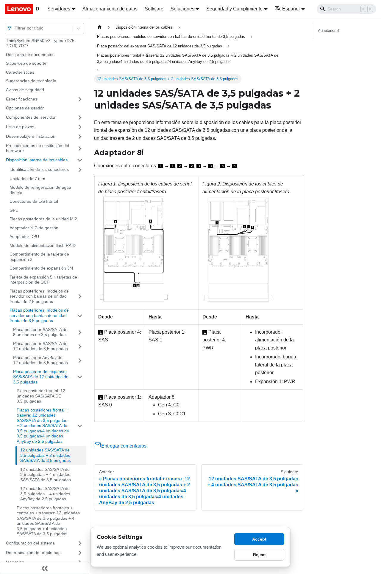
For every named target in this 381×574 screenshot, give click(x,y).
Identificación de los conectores (39, 169)
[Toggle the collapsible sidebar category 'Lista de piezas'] (79, 127)
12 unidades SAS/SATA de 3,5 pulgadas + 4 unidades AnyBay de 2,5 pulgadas (45, 494)
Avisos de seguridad (25, 89)
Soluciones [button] (182, 8)
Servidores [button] (58, 8)
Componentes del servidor (31, 117)
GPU (14, 210)
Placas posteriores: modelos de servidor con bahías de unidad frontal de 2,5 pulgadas (39, 296)
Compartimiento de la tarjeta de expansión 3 (39, 257)
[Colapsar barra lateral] (44, 568)
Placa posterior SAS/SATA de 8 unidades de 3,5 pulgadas (40, 332)
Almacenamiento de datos (110, 8)
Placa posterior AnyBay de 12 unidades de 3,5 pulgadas (40, 360)
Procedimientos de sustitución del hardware (37, 148)
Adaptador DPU (24, 236)
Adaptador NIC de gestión (34, 227)
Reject (259, 554)
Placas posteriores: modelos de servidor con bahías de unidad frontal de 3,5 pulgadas (39, 315)
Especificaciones (21, 99)
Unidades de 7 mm (27, 178)
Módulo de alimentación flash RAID (43, 245)
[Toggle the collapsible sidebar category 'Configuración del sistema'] (79, 543)
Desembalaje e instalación (30, 136)
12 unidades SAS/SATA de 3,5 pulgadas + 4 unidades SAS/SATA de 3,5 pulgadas (45, 474)
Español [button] (291, 8)
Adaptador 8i (329, 30)
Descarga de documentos (30, 54)
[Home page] (99, 27)
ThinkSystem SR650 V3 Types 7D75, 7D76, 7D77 (41, 43)
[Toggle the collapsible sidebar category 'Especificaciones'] (79, 99)
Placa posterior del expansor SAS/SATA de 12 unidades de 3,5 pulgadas (40, 376)
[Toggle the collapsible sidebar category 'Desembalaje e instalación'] (79, 136)
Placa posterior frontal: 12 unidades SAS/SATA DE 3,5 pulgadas (41, 396)
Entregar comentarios (123, 445)
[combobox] (15, 28)
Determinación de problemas (33, 552)
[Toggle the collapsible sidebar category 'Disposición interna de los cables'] (79, 160)
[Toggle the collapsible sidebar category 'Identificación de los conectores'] (79, 169)
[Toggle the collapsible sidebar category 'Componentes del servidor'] (79, 117)
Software (154, 8)
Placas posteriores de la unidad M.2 (43, 219)
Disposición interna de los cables (37, 159)
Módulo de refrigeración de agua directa (40, 190)
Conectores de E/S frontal (34, 201)
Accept (259, 539)
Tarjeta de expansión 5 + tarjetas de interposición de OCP (43, 280)
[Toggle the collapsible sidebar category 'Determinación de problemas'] (79, 553)
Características (20, 72)
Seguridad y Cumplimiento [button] (234, 8)
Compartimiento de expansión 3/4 (41, 268)
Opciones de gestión (25, 108)
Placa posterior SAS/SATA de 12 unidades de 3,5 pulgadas (40, 346)
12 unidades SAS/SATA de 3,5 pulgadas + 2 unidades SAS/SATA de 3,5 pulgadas (45, 455)
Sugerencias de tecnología (31, 81)
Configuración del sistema (30, 543)
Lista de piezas (20, 126)
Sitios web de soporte (26, 63)
